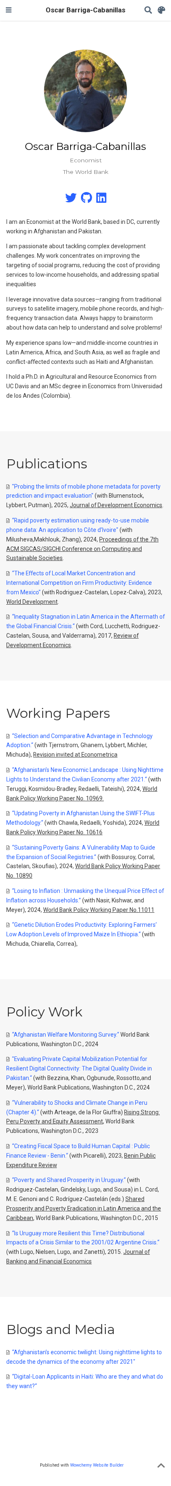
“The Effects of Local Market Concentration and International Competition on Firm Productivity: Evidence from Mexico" (79, 583)
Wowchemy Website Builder (97, 1465)
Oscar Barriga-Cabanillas (85, 10)
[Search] (148, 10)
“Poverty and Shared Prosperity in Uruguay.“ (69, 1180)
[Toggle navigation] (9, 10)
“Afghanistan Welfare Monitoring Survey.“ (65, 1034)
